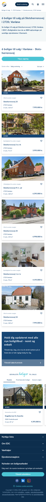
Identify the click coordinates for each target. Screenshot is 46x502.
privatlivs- (21, 492)
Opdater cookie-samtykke (24, 486)
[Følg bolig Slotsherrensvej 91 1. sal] (41, 184)
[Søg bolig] (33, 4)
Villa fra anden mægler (9, 98)
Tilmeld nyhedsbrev (23, 474)
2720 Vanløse (17, 10)
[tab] (9, 380)
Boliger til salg (6, 10)
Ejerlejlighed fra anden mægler (11, 141)
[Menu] (43, 4)
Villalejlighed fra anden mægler (12, 184)
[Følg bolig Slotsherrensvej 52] (41, 313)
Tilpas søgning (23, 59)
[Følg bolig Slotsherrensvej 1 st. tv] (41, 270)
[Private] (4, 4)
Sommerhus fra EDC (10, 412)
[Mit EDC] (38, 4)
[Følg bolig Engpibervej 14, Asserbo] (40, 412)
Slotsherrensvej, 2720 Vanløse (32, 10)
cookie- (27, 492)
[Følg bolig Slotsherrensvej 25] (41, 98)
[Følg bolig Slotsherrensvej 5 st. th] (41, 141)
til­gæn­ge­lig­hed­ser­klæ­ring (23, 494)
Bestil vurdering (22, 4)
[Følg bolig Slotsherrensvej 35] (41, 227)
